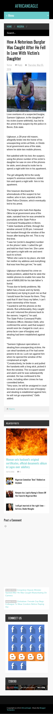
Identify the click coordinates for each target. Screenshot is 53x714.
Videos (21, 629)
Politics (12, 647)
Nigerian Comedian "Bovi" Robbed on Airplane (30, 481)
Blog (12, 629)
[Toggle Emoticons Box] (5, 526)
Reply (20, 65)
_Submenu (30, 629)
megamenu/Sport (30, 647)
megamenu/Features (39, 638)
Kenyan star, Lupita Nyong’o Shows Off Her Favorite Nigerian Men (30, 494)
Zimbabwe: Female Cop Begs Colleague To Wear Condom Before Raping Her (24, 604)
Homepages (39, 647)
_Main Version (12, 656)
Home (9, 26)
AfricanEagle (26, 6)
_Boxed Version (39, 656)
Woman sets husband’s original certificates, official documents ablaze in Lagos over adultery (26, 463)
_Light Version (30, 656)
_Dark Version (21, 656)
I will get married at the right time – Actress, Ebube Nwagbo (30, 507)
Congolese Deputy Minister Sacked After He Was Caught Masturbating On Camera (26, 593)
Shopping (21, 647)
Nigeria (20, 26)
